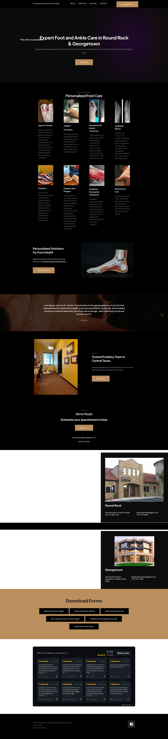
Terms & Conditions (39, 728)
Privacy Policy (38, 725)
